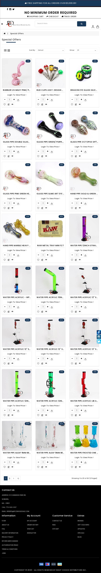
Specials (81, 533)
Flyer (4, 521)
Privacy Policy (7, 537)
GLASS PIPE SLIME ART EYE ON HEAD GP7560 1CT (61, 193)
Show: (72, 50)
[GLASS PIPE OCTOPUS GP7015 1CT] (84, 125)
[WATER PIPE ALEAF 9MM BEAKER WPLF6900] (50, 436)
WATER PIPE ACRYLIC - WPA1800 (19, 297)
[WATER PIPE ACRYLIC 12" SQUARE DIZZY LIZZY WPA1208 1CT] (84, 280)
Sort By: (32, 50)
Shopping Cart (36, 16)
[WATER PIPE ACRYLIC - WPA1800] (17, 280)
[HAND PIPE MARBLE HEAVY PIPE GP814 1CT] (17, 228)
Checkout (53, 16)
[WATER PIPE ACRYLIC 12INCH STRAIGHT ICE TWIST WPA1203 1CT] (17, 384)
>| (18, 478)
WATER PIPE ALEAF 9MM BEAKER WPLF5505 (24, 452)
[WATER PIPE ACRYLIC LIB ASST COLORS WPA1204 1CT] (84, 384)
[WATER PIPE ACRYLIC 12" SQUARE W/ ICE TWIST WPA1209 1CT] (84, 332)
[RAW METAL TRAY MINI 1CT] (50, 228)
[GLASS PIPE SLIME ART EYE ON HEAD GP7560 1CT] (50, 177)
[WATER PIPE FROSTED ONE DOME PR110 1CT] (84, 436)
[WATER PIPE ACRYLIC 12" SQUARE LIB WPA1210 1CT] (17, 332)
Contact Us (57, 521)
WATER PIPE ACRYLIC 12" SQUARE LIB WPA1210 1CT (28, 349)
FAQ (3, 529)
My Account (32, 521)
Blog (80, 537)
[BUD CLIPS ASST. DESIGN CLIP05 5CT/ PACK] (50, 73)
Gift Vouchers (83, 525)
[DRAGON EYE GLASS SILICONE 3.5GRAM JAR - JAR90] (84, 73)
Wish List (30, 529)
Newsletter (31, 533)
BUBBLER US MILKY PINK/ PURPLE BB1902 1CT (25, 90)
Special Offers (17, 33)
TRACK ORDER (69, 16)
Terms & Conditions (9, 549)
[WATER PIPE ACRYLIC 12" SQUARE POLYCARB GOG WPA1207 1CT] (50, 332)
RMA (54, 525)
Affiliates (81, 529)
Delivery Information (10, 533)
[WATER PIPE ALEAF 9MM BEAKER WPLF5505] (17, 436)
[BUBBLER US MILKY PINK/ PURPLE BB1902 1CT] (17, 73)
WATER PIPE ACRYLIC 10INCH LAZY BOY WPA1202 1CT (63, 297)
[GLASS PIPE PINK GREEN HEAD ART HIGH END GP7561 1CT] (17, 177)
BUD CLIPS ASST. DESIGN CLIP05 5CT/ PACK (59, 90)
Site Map (55, 529)
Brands (81, 521)
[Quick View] (12, 104)
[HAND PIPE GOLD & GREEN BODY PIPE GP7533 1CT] (84, 177)
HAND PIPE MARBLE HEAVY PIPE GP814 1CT (23, 245)
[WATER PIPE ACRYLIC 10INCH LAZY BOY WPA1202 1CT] (50, 280)
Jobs (4, 553)
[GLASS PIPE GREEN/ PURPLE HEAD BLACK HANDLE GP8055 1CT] (50, 125)
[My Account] (93, 26)
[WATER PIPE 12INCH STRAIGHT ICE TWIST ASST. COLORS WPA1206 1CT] (84, 228)
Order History (32, 525)
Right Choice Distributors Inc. (71, 570)
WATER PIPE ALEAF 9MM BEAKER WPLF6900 (58, 452)
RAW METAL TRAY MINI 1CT (50, 245)
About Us (5, 525)
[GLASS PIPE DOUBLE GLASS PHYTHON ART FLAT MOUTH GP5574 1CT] (17, 125)
